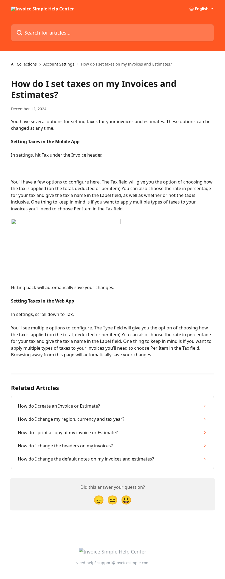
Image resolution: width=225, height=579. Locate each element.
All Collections (24, 64)
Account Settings (58, 64)
